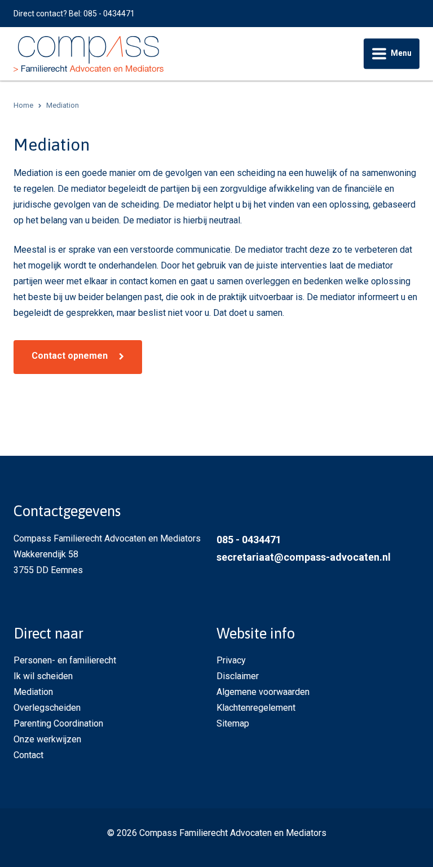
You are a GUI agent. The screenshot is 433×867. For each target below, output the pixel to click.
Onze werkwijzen (47, 739)
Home (23, 105)
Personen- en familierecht (65, 660)
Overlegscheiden (47, 707)
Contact (28, 755)
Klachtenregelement (255, 707)
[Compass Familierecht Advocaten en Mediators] (89, 53)
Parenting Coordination (58, 723)
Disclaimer (237, 676)
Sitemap (232, 723)
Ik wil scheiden (43, 676)
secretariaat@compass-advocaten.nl (303, 557)
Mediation (33, 691)
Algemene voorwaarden (263, 691)
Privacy (231, 660)
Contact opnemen (70, 355)
